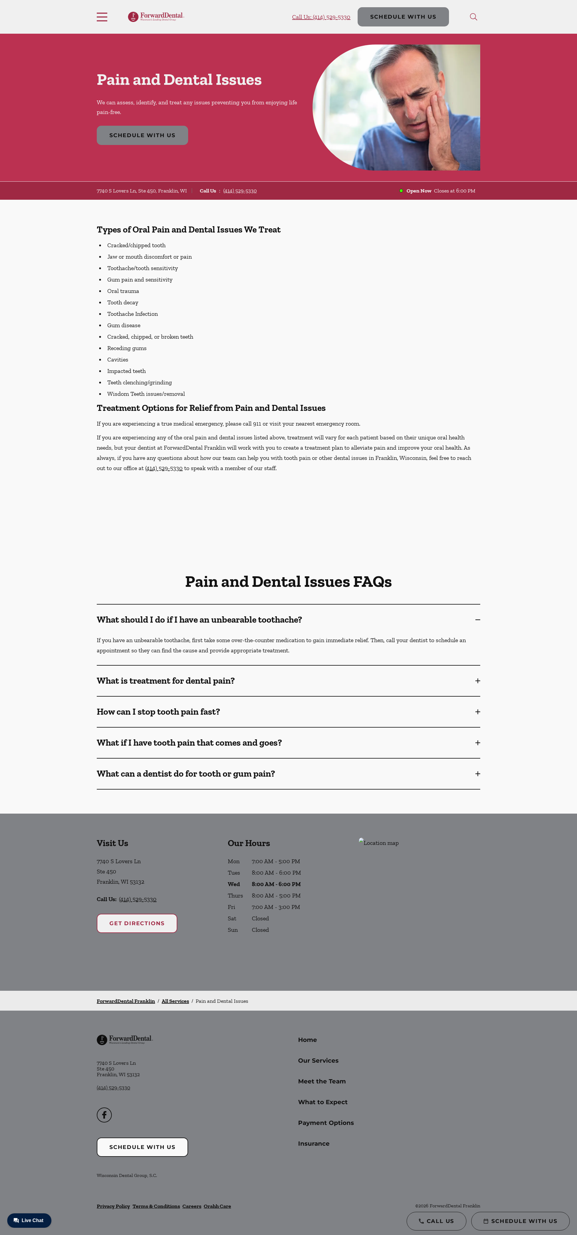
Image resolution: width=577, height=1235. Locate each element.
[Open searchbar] (473, 16)
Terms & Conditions (156, 1206)
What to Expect (323, 1102)
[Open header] (103, 16)
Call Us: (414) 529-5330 (321, 16)
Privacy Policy (113, 1206)
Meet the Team (322, 1081)
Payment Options (326, 1122)
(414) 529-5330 (240, 190)
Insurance (314, 1143)
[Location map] (419, 902)
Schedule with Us (403, 17)
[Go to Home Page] (156, 17)
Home (307, 1039)
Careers (191, 1206)
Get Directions (137, 923)
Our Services (318, 1060)
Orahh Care (217, 1206)
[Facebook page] (104, 1115)
